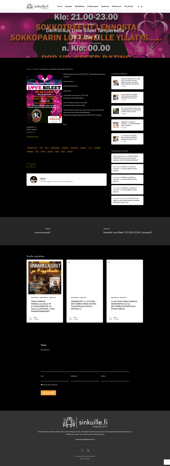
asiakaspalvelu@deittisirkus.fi (85, 439)
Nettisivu (103, 376)
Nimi (42, 376)
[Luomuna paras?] (42, 231)
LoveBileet (97, 148)
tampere (70, 151)
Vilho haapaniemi (118, 156)
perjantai (50, 151)
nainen (43, 151)
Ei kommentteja (96, 43)
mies (37, 151)
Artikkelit (36, 69)
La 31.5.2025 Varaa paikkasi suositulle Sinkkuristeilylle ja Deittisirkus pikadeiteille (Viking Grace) (126, 200)
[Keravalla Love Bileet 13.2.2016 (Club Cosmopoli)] (127, 231)
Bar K (46, 148)
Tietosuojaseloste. (80, 456)
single (57, 151)
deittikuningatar (55, 148)
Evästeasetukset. (90, 456)
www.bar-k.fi (31, 132)
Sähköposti (74, 376)
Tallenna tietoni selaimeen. (50, 385)
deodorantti (74, 148)
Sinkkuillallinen (44, 297)
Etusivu (29, 69)
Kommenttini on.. (45, 350)
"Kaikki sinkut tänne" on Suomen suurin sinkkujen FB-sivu (85, 434)
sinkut (63, 151)
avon (41, 148)
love (90, 148)
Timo (114, 167)
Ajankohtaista (79, 24)
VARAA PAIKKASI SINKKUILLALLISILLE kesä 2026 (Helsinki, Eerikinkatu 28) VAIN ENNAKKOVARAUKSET (125, 158)
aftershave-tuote (32, 148)
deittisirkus (65, 148)
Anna (76, 43)
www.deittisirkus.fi (33, 137)
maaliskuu (30, 151)
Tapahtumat (91, 24)
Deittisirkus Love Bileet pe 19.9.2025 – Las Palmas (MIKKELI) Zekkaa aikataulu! (125, 169)
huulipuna (83, 148)
